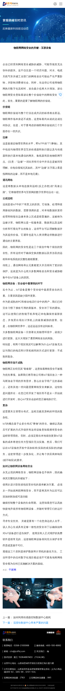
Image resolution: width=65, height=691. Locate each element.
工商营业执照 (50, 685)
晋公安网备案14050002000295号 (36, 685)
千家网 (12, 569)
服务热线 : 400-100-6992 (48, 645)
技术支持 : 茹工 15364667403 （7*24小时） (25, 657)
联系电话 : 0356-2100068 (16, 645)
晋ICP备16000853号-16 (17, 685)
